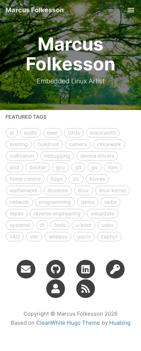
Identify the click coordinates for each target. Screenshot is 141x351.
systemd (20, 225)
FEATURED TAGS (26, 117)
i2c (76, 179)
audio (30, 133)
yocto (84, 236)
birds (74, 133)
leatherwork (24, 190)
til (42, 225)
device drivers (97, 156)
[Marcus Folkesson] (85, 288)
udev (108, 225)
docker (37, 167)
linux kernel (112, 190)
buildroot (48, 144)
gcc (60, 167)
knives (97, 179)
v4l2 (15, 236)
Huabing (120, 322)
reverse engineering (57, 213)
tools (59, 225)
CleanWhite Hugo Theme (68, 322)
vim (34, 236)
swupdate (102, 213)
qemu (87, 202)
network (19, 202)
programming (55, 202)
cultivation (22, 156)
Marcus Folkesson (34, 10)
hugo (57, 179)
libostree (58, 190)
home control (25, 179)
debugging (57, 156)
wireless (57, 236)
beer (52, 133)
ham (113, 167)
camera (78, 144)
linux (83, 190)
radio (110, 202)
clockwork (109, 144)
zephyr (109, 236)
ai (12, 133)
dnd (14, 167)
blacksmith (103, 133)
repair (17, 213)
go (94, 167)
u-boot (83, 225)
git (78, 167)
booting (19, 144)
